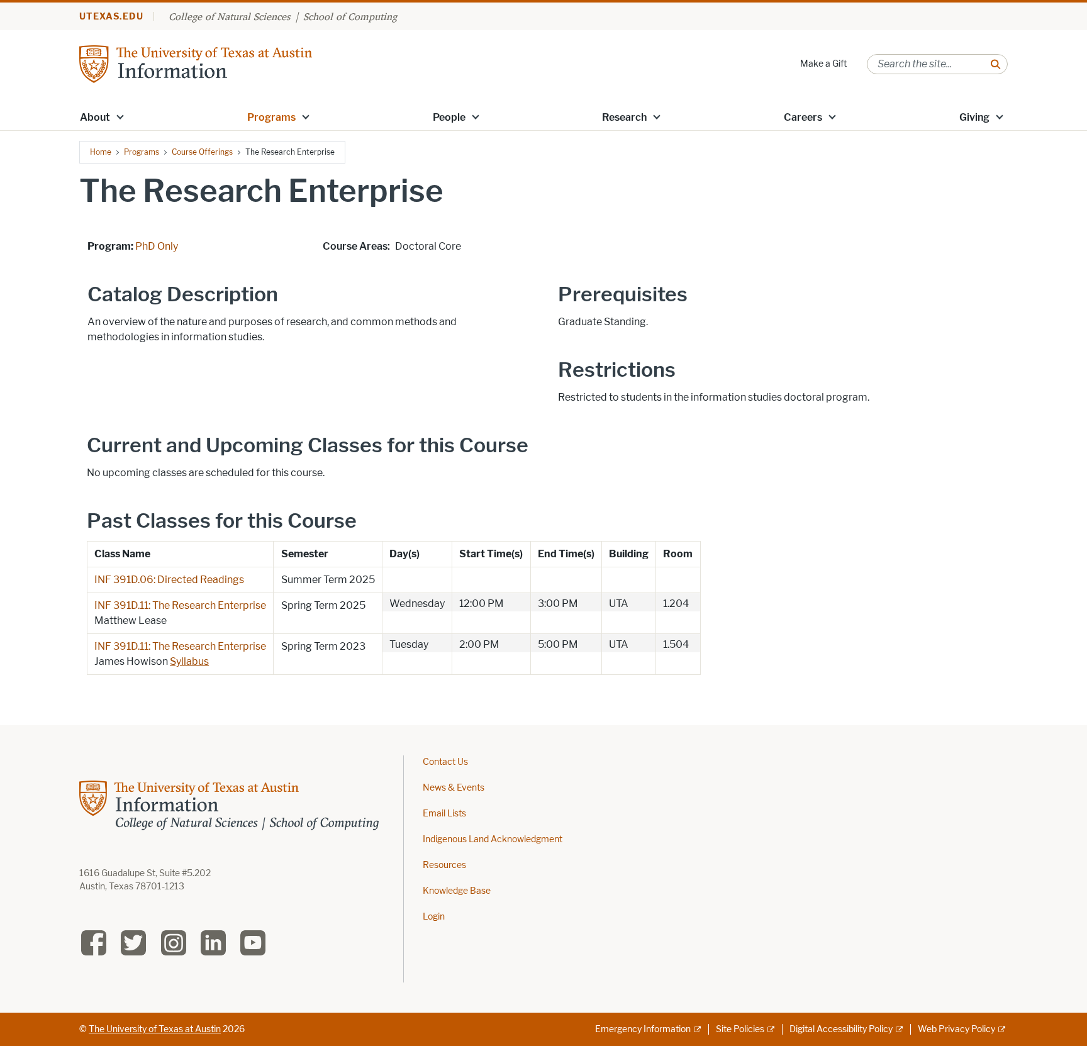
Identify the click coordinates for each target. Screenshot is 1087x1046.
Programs (271, 117)
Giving (974, 117)
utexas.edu (111, 16)
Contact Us (445, 762)
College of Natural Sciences (229, 16)
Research (624, 117)
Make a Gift (823, 63)
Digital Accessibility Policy (841, 1029)
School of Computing (350, 16)
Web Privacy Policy (956, 1029)
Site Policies (740, 1029)
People (449, 117)
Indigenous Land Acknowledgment (492, 839)
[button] (120, 116)
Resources (444, 865)
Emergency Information (643, 1029)
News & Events (453, 787)
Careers (803, 117)
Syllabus (189, 661)
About (95, 117)
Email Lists (444, 813)
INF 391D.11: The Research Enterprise (180, 605)
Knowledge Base (457, 891)
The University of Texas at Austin (155, 1029)
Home (100, 152)
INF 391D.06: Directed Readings (169, 580)
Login (434, 916)
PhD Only (156, 246)
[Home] (195, 63)
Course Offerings (202, 152)
